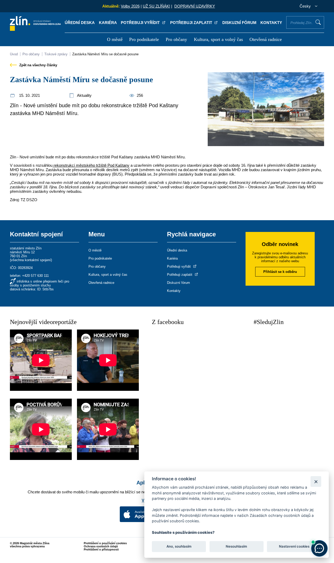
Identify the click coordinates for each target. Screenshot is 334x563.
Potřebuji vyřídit (141, 22)
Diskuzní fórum (239, 22)
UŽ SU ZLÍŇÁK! (156, 6)
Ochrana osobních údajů (101, 546)
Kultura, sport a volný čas (218, 39)
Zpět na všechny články (37, 65)
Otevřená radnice (265, 39)
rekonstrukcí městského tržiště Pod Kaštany (90, 165)
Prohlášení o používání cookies (105, 543)
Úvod (14, 54)
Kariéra (108, 22)
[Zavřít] (316, 481)
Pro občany (176, 39)
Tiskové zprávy (56, 54)
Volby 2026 (130, 6)
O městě (115, 39)
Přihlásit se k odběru (280, 272)
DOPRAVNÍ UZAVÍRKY (194, 6)
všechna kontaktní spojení (31, 260)
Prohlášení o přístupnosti (101, 549)
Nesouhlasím (236, 546)
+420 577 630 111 (35, 276)
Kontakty (271, 22)
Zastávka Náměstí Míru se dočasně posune (105, 54)
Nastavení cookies (294, 546)
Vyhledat (318, 22)
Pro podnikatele (144, 39)
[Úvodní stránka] (35, 29)
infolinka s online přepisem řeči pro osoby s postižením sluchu (39, 283)
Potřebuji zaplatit (191, 22)
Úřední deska (80, 22)
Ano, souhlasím (179, 546)
